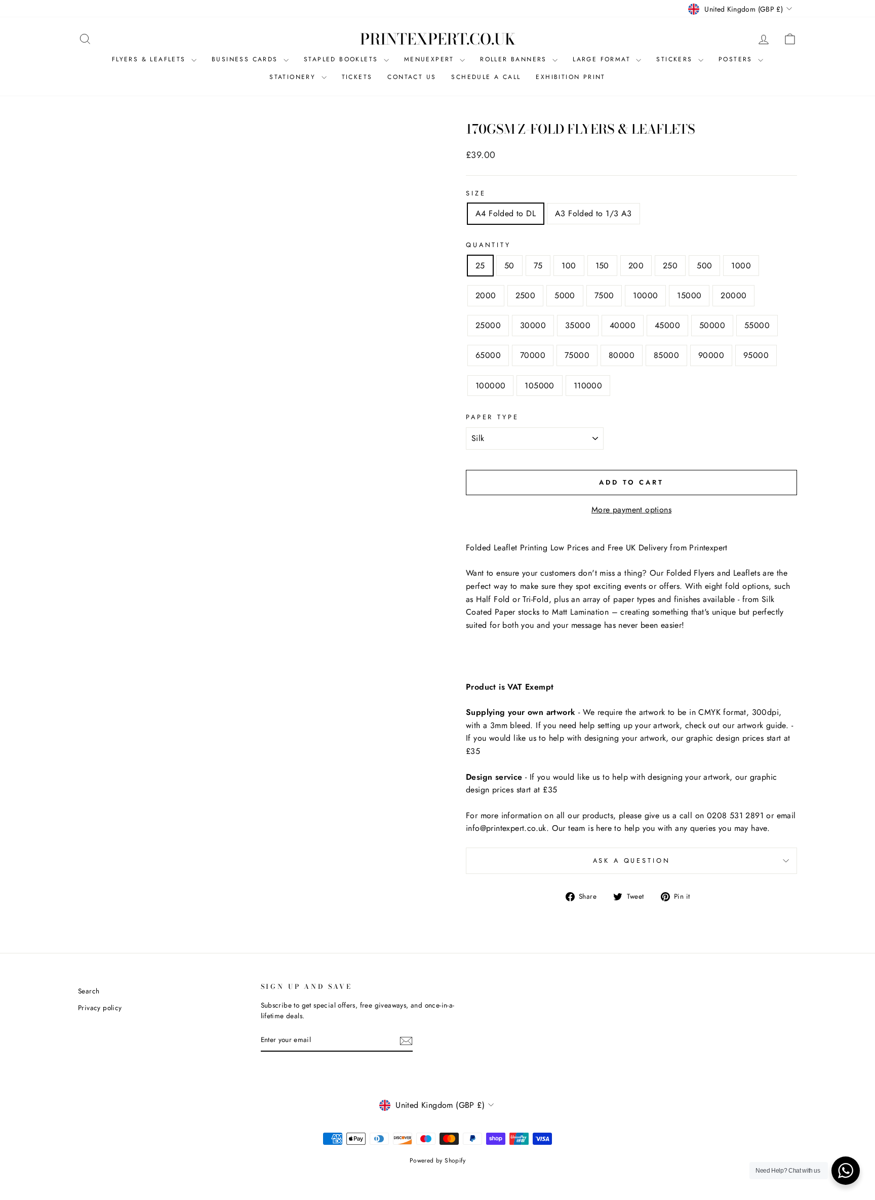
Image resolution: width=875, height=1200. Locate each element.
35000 (577, 325)
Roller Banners (515, 59)
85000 (666, 355)
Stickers (676, 59)
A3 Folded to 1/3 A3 (593, 213)
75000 (577, 355)
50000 (712, 325)
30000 (533, 325)
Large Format (603, 59)
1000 (741, 265)
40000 (622, 325)
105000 (539, 385)
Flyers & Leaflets (150, 59)
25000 (488, 325)
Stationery (294, 77)
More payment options (631, 509)
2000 (485, 295)
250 (670, 265)
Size (476, 193)
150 (602, 265)
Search (88, 991)
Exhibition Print (570, 77)
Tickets (357, 77)
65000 (488, 355)
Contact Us (411, 77)
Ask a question (631, 860)
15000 (689, 295)
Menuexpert (430, 59)
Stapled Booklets (342, 59)
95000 (756, 355)
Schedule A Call (486, 77)
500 (704, 265)
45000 (667, 325)
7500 (604, 295)
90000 (711, 355)
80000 (621, 355)
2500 (525, 295)
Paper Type (492, 417)
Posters (737, 59)
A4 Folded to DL (505, 213)
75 (538, 265)
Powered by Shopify (437, 1160)
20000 (733, 295)
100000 (490, 385)
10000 (645, 295)
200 (636, 265)
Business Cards (246, 59)
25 (480, 265)
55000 (757, 325)
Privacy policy (100, 1008)
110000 (588, 385)
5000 (564, 295)
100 (569, 265)
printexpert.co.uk (437, 39)
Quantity (488, 245)
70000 (532, 355)
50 (509, 265)
